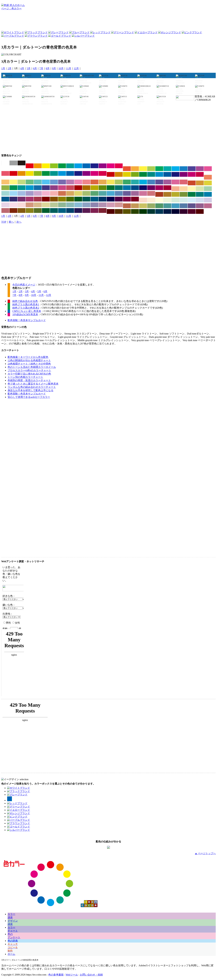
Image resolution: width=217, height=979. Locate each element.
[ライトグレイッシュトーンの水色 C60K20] (111, 193)
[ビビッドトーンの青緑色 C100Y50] (70, 165)
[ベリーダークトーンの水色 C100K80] (159, 211)
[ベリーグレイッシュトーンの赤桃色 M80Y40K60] (102, 210)
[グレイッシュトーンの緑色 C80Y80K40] (192, 194)
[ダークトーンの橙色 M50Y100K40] (86, 187)
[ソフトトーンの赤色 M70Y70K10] (94, 182)
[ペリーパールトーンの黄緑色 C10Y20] (167, 200)
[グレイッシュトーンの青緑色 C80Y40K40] (200, 194)
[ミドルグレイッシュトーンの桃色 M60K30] (208, 205)
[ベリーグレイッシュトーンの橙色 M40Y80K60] (21, 210)
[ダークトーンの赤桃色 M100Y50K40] (167, 187)
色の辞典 (13, 940)
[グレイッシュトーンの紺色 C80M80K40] (13, 199)
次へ (18, 221)
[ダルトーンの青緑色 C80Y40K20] (21, 187)
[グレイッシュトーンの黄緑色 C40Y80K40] (183, 194)
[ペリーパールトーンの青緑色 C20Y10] (183, 200)
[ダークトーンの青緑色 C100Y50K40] (119, 187)
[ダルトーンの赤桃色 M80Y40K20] (70, 187)
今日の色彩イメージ (23, 284)
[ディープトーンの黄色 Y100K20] (127, 174)
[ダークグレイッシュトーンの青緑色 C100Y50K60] (86, 199)
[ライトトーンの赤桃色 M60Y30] (86, 182)
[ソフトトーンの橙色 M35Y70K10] (102, 182)
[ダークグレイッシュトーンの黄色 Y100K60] (62, 199)
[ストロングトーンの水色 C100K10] (62, 173)
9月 (54, 68)
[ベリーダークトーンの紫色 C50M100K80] (183, 211)
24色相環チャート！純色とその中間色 (29, 363)
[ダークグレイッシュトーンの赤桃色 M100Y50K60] (135, 199)
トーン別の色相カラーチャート (25, 377)
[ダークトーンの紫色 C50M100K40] (151, 187)
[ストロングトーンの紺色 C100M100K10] (78, 173)
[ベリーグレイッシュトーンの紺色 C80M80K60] (78, 210)
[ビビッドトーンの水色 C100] (78, 165)
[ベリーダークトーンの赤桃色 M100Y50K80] (200, 211)
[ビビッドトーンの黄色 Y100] (46, 165)
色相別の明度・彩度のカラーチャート (29, 380)
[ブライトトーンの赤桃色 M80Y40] (5, 173)
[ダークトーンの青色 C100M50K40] (135, 187)
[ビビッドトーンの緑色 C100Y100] (62, 165)
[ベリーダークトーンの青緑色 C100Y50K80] (151, 211)
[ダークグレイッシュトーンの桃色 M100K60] (127, 199)
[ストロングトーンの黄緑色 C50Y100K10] (38, 173)
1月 (3, 68)
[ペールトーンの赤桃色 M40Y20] (54, 193)
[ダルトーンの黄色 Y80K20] (208, 183)
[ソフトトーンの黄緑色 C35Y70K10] (119, 182)
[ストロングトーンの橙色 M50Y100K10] (21, 173)
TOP (3, 221)
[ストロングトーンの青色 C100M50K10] (70, 173)
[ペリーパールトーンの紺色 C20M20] (208, 200)
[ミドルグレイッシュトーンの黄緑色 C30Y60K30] (151, 205)
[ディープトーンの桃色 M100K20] (192, 174)
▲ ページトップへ (205, 853)
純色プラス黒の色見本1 (25, 304)
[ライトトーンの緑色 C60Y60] (30, 182)
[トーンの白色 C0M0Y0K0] (5, 163)
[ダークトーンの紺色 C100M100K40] (143, 187)
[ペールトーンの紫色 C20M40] (38, 193)
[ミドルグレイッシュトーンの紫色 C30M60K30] (200, 205)
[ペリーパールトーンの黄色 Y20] (159, 200)
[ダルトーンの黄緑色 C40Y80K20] (5, 187)
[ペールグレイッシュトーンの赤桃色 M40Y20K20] (119, 204)
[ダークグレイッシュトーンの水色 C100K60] (94, 199)
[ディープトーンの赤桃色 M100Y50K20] (200, 174)
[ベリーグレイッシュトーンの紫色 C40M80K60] (86, 210)
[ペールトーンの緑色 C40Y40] (208, 188)
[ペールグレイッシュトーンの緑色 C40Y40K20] (62, 204)
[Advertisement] (108, 21)
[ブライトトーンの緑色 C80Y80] (159, 168)
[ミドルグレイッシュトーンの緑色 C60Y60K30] (159, 205)
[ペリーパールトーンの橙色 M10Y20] (151, 200)
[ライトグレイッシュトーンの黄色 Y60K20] (78, 193)
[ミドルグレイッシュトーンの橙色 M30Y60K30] (135, 205)
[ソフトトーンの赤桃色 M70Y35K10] (183, 182)
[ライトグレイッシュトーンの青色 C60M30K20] (119, 193)
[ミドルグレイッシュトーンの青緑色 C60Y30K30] (167, 205)
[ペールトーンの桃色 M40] (46, 193)
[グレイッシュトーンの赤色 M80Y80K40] (159, 194)
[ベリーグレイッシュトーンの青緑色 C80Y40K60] (54, 210)
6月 (35, 68)
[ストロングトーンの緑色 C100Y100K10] (46, 173)
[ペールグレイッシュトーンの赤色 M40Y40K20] (30, 204)
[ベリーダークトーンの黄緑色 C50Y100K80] (135, 211)
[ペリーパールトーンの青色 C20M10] (200, 200)
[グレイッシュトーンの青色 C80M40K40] (5, 199)
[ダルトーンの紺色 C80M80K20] (46, 187)
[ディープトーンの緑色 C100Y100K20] (143, 174)
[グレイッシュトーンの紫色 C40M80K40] (21, 199)
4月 (22, 68)
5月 (29, 68)
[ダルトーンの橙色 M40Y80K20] (200, 183)
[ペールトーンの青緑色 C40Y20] (5, 193)
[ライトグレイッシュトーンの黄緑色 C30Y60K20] (86, 193)
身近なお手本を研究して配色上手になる (30, 390)
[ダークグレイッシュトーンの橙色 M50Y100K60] (54, 199)
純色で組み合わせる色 (25, 301)
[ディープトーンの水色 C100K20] (159, 174)
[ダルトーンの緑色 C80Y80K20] (13, 187)
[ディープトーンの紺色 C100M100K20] (175, 174)
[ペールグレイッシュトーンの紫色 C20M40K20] (102, 204)
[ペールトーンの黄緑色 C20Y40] (200, 188)
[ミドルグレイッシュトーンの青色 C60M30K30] (183, 205)
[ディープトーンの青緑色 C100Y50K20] (151, 174)
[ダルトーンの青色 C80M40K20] (38, 187)
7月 (41, 68)
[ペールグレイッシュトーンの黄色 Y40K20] (46, 204)
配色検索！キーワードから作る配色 (28, 357)
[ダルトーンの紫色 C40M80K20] (54, 187)
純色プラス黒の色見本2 (25, 307)
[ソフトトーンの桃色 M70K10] (175, 182)
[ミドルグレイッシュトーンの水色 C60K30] (175, 205)
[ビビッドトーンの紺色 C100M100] (94, 165)
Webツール (72, 974)
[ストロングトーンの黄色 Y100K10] (30, 173)
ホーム (11, 954)
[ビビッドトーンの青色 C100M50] (86, 165)
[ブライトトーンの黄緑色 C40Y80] (151, 168)
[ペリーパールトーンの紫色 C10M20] (5, 204)
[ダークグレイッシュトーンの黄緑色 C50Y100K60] (70, 199)
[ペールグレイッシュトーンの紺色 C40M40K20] (94, 204)
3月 (27, 291)
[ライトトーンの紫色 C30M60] (70, 182)
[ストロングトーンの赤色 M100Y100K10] (13, 173)
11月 (68, 68)
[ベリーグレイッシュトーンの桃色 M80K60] (94, 210)
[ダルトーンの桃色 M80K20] (62, 187)
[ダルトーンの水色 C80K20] (30, 187)
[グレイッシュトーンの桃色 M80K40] (30, 199)
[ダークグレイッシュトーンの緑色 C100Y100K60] (78, 199)
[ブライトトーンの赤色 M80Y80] (127, 168)
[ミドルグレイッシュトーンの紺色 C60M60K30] (192, 205)
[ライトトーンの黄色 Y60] (13, 182)
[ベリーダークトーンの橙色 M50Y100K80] (119, 211)
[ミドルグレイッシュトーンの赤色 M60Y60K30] (127, 205)
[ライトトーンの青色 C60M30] (54, 182)
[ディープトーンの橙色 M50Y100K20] (119, 174)
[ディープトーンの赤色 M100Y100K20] (111, 174)
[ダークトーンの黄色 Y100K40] (94, 187)
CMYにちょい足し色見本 (26, 311)
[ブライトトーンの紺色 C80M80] (192, 168)
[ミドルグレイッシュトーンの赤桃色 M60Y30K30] (5, 210)
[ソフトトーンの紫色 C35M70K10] (167, 182)
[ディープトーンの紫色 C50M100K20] (183, 174)
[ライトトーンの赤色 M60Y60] (208, 177)
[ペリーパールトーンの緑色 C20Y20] (175, 200)
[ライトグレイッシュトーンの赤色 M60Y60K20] (62, 193)
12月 (76, 68)
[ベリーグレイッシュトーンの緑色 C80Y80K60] (46, 210)
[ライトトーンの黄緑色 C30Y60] (21, 182)
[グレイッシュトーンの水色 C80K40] (208, 194)
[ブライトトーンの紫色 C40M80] (200, 168)
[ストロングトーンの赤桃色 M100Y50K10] (102, 173)
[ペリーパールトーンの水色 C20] (192, 200)
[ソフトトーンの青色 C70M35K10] (151, 182)
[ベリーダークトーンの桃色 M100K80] (192, 211)
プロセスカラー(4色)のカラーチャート (29, 370)
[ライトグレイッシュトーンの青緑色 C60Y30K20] (102, 193)
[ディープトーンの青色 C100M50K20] (167, 174)
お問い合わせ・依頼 (91, 974)
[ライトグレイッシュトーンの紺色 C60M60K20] (127, 193)
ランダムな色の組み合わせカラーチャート (32, 387)
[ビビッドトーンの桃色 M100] (111, 165)
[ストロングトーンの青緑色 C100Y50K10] (54, 173)
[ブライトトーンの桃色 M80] (208, 168)
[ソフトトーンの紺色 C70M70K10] (159, 182)
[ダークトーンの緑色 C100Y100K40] (111, 187)
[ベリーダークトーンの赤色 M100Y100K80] (111, 211)
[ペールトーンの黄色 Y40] (192, 188)
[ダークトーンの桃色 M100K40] (159, 187)
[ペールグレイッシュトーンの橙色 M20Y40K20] (38, 204)
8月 (48, 68)
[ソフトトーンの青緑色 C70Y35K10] (135, 182)
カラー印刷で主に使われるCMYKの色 (29, 373)
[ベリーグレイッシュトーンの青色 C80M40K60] (70, 210)
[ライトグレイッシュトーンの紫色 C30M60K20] (135, 193)
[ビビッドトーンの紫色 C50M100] (102, 165)
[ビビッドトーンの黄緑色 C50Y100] (54, 165)
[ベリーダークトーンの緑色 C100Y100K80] (143, 211)
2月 (9, 68)
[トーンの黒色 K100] (21, 163)
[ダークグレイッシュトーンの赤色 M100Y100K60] (46, 199)
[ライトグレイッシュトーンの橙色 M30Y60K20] (70, 193)
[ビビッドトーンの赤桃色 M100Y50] (119, 165)
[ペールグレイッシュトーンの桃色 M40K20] (111, 204)
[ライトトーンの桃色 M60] (78, 182)
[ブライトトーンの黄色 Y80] (143, 168)
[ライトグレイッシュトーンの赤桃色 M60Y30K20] (151, 193)
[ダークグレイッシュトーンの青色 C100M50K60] (102, 199)
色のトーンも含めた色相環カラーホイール (32, 367)
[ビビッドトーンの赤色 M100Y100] (30, 165)
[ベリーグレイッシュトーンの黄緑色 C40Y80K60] (38, 210)
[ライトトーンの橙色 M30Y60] (5, 182)
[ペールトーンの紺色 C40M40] (30, 193)
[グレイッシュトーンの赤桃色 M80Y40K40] (38, 199)
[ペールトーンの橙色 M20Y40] (183, 188)
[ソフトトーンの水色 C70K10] (143, 182)
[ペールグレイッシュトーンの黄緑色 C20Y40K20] (54, 204)
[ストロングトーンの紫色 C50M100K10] (86, 173)
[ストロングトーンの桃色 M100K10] (94, 173)
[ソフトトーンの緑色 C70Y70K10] (127, 182)
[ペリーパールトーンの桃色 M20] (13, 204)
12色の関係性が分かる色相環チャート (29, 360)
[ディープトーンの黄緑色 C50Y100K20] (135, 174)
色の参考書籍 (56, 974)
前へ (11, 221)
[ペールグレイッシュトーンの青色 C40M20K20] (86, 204)
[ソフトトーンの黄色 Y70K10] (111, 182)
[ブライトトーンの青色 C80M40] (183, 168)
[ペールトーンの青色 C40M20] (21, 193)
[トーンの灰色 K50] (13, 163)
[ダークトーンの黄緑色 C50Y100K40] (102, 187)
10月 (61, 68)
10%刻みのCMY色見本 (25, 314)
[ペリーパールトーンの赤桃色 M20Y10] (21, 204)
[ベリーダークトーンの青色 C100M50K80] (167, 211)
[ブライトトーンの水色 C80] (175, 168)
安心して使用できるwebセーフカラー (29, 397)
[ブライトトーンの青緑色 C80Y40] (167, 168)
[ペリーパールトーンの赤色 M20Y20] (143, 200)
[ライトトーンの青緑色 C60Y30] (38, 182)
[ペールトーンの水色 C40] (13, 193)
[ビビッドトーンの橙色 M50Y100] (38, 165)
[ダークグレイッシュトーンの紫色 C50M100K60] (119, 199)
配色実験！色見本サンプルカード (27, 320)
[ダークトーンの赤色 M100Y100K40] (78, 187)
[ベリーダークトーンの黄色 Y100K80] (127, 211)
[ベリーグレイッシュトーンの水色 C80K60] (62, 210)
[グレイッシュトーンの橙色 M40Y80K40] (167, 194)
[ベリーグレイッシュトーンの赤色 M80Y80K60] (13, 210)
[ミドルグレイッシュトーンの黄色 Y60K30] (143, 205)
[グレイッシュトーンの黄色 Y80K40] (175, 194)
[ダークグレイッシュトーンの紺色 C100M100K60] (111, 199)
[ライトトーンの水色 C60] (46, 182)
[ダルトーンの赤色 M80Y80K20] (192, 183)
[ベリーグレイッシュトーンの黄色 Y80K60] (30, 210)
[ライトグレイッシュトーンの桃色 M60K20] (143, 193)
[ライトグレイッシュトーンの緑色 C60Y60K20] (94, 193)
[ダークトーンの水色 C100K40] (127, 187)
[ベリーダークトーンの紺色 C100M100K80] (175, 211)
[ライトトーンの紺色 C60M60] (62, 182)
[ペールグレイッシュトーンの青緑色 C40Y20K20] (70, 204)
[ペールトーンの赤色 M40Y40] (175, 188)
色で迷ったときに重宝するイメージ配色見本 (33, 383)
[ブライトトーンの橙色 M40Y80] (135, 168)
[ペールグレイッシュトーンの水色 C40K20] (78, 204)
